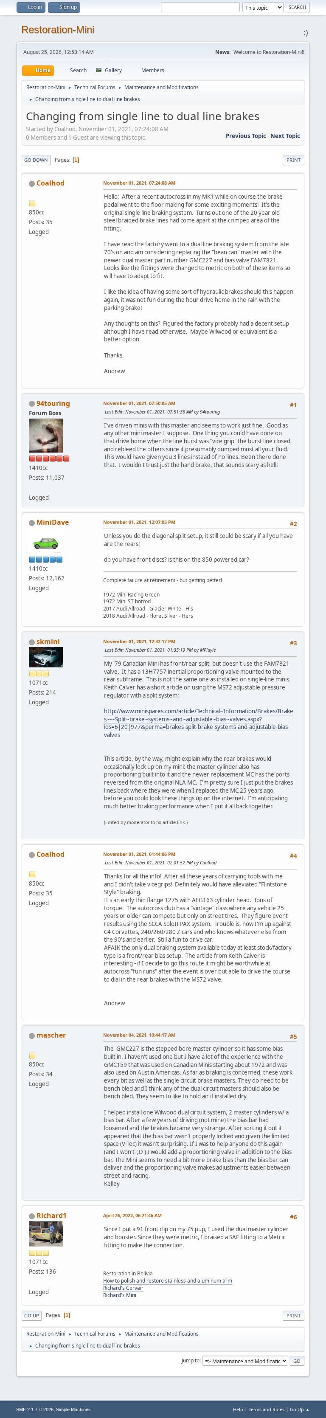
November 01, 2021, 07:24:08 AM (139, 183)
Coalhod (51, 183)
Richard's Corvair (123, 1287)
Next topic (285, 136)
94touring (53, 403)
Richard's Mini (119, 1295)
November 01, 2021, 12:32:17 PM (139, 641)
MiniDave (53, 522)
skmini (48, 641)
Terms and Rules (266, 1409)
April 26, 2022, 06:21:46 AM (132, 1215)
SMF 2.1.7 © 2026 (34, 1409)
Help (238, 1409)
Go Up (31, 1315)
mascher (51, 1035)
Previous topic (246, 136)
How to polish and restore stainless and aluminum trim (167, 1280)
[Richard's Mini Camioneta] (32, 1281)
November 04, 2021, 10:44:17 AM (139, 1035)
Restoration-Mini (57, 29)
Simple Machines (73, 1409)
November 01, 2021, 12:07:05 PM (139, 522)
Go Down (36, 160)
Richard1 (52, 1215)
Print (294, 160)
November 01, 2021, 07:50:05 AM (139, 403)
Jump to (191, 1360)
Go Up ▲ (300, 1409)
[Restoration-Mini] (32, 487)
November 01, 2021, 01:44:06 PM (139, 854)
